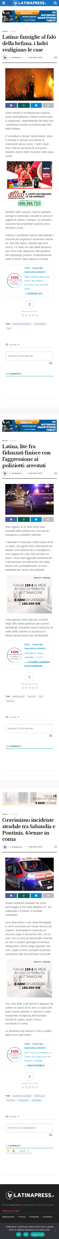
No (26, 1234)
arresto (32, 696)
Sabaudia (36, 1100)
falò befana (40, 324)
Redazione (17, 57)
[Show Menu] (3, 3)
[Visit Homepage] (29, 3)
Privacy (22, 1217)
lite (40, 696)
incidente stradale (22, 1096)
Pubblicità (34, 1217)
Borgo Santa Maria (22, 324)
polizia (10, 701)
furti (9, 328)
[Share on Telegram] (36, 105)
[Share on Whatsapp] (24, 105)
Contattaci (47, 1217)
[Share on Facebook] (11, 105)
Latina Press (15, 1205)
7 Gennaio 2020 (34, 57)
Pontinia (11, 1100)
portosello (23, 1100)
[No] (55, 1230)
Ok (18, 1234)
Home (5, 31)
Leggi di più (37, 1234)
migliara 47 (39, 1096)
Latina (13, 31)
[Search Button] (55, 3)
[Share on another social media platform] (48, 105)
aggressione (19, 696)
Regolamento (8, 1217)
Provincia (14, 814)
